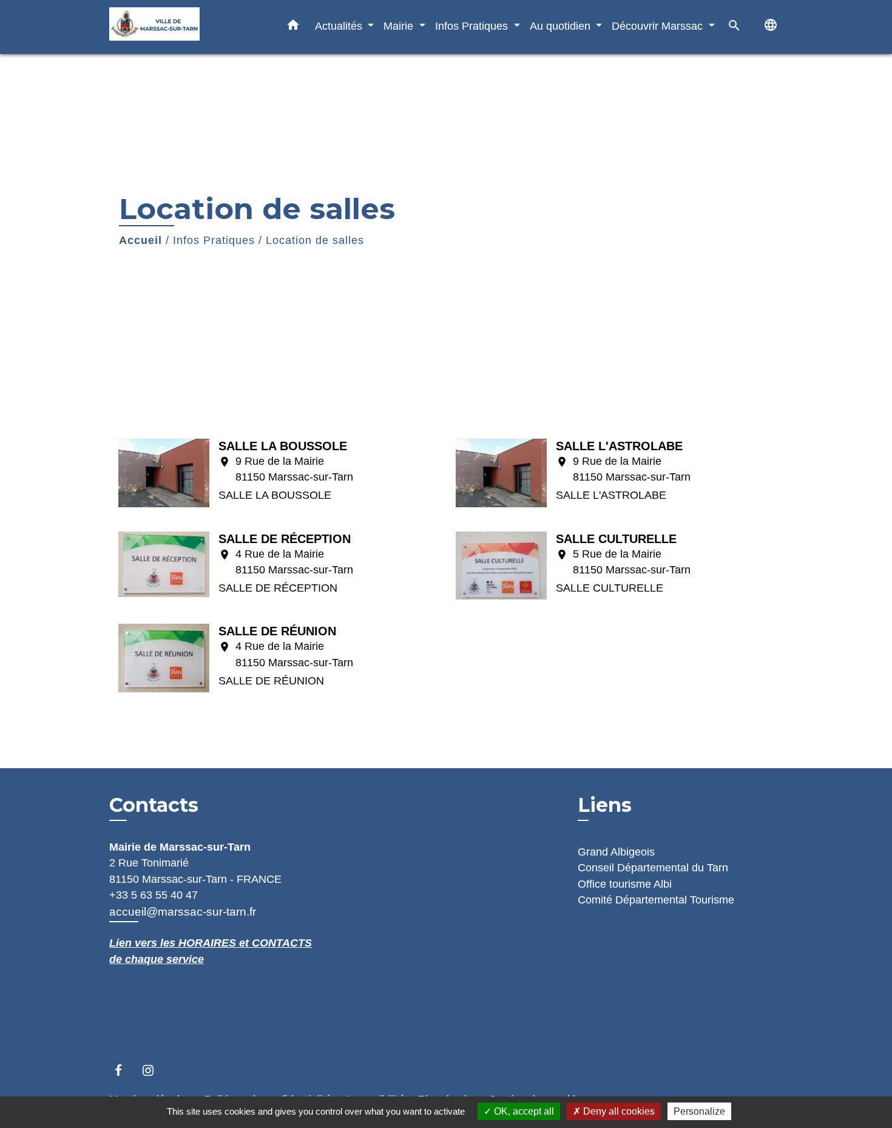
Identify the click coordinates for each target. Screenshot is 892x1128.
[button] (293, 27)
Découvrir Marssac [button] (659, 25)
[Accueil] (185, 27)
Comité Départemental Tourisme (656, 900)
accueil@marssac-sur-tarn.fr (182, 911)
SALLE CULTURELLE (616, 538)
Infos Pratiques (214, 240)
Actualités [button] (340, 25)
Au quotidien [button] (561, 25)
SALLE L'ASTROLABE (619, 446)
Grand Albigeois (616, 852)
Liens (605, 805)
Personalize (699, 1111)
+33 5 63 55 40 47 (153, 895)
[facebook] (124, 1070)
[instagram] (154, 1070)
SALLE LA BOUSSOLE (282, 446)
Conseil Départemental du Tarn (653, 868)
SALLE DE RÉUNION (277, 631)
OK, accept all (523, 1111)
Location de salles (315, 240)
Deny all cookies (618, 1111)
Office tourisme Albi (625, 884)
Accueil (140, 240)
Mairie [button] (399, 25)
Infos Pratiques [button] (473, 25)
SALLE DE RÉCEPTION (284, 538)
